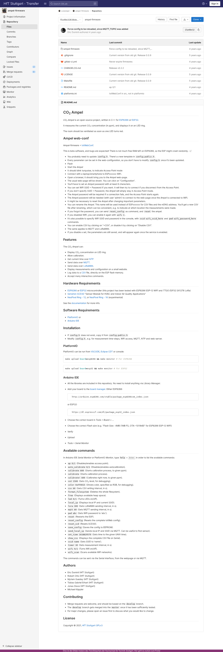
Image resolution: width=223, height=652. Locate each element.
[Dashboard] (21, 4)
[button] (45, 3)
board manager (97, 389)
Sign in (214, 3)
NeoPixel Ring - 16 (99, 297)
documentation (78, 303)
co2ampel (65, 11)
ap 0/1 (112, 87)
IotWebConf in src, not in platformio (126, 93)
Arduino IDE (73, 320)
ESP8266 (123, 120)
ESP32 (135, 120)
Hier (136, 651)
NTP (91, 259)
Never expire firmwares (120, 61)
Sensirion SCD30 (76, 294)
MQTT (86, 262)
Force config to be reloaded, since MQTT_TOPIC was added (98, 29)
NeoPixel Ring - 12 (77, 297)
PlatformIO (73, 317)
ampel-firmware (92, 19)
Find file (173, 19)
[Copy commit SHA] (198, 29)
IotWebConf (87, 145)
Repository (97, 11)
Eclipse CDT (107, 351)
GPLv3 (99, 625)
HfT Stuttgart (88, 625)
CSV (83, 272)
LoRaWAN (88, 266)
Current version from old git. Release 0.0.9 (130, 55)
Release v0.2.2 (116, 68)
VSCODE (95, 351)
